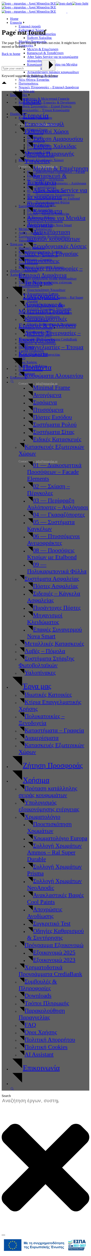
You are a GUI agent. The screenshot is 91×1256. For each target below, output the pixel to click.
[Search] (3, 1235)
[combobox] (32, 1101)
